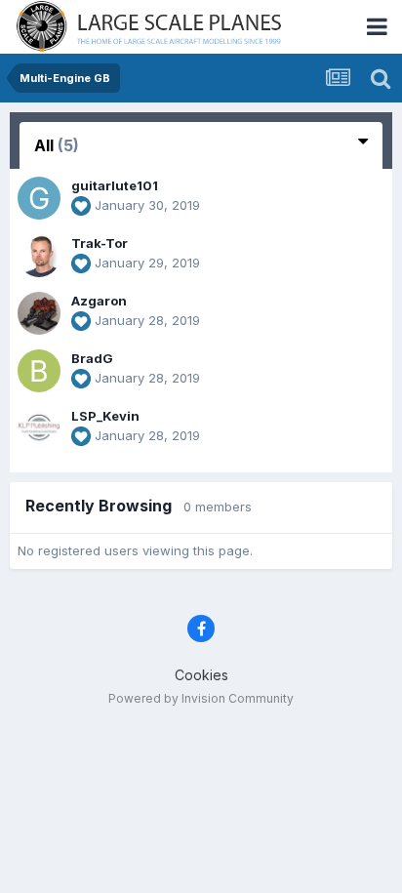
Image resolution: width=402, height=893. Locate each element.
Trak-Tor (99, 243)
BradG (92, 358)
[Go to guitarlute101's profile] (39, 198)
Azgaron (99, 300)
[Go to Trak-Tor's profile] (39, 255)
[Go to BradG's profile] (39, 370)
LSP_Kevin (105, 416)
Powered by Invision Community (201, 698)
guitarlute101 (114, 185)
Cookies (201, 675)
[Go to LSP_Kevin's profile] (39, 428)
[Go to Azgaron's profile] (39, 313)
